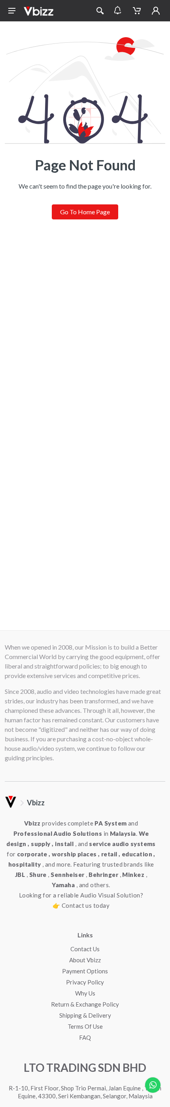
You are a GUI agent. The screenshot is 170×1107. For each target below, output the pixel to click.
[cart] (136, 10)
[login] (155, 10)
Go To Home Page (85, 211)
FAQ (85, 1037)
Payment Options (85, 971)
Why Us (85, 993)
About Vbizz (85, 959)
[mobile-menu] (12, 11)
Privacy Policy (85, 982)
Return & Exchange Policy (85, 1004)
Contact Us (85, 948)
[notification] (117, 10)
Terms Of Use (85, 1026)
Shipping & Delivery (85, 1015)
